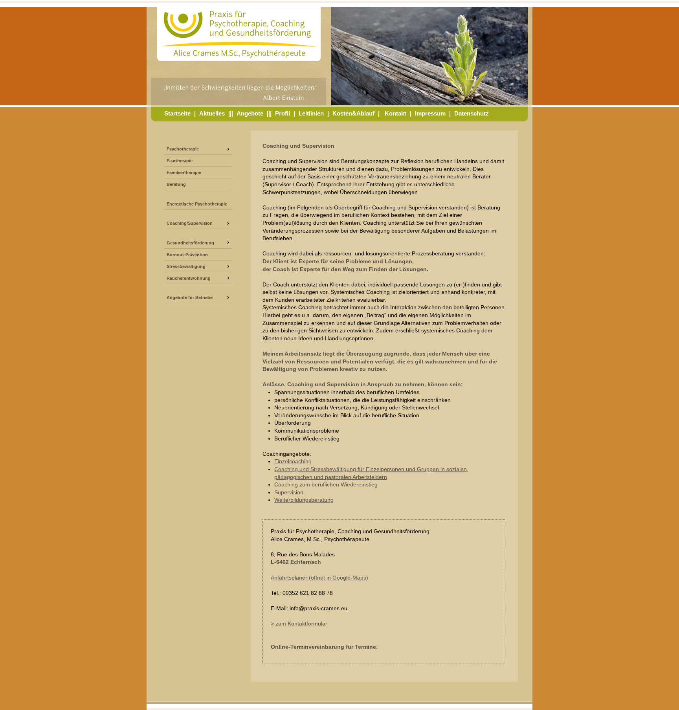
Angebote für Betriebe (190, 297)
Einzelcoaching (293, 461)
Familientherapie (184, 172)
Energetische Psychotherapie (197, 204)
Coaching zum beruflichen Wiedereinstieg (326, 484)
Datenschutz (471, 113)
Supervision (288, 492)
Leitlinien (311, 113)
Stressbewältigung (186, 266)
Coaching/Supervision (190, 223)
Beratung (176, 184)
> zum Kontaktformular (299, 623)
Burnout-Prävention (187, 254)
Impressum (430, 113)
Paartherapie (180, 160)
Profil (282, 113)
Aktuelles (212, 113)
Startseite (177, 113)
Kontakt (395, 113)
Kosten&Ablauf (353, 113)
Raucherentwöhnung (189, 278)
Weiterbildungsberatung (304, 500)
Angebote (250, 113)
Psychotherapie (183, 149)
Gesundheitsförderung (190, 242)
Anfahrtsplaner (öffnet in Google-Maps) (319, 577)
